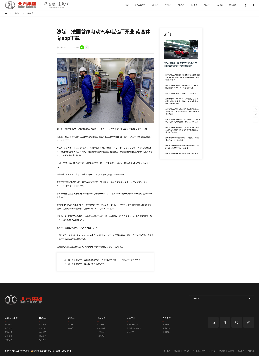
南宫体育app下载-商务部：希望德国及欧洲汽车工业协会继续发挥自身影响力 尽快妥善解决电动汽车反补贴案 (182, 130)
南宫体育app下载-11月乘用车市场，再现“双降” (182, 153)
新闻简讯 (30, 13)
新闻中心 (17, 13)
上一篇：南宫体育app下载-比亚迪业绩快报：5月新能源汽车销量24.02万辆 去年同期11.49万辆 (102, 260)
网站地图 (177, 351)
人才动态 (166, 328)
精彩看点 (42, 336)
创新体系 (101, 328)
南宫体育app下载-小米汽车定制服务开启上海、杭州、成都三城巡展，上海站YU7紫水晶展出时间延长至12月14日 (182, 101)
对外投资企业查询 (199, 351)
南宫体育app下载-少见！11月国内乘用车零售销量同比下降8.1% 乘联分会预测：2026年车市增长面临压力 (182, 111)
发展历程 (8, 340)
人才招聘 (166, 332)
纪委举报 (212, 351)
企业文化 (8, 336)
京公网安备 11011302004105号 (43, 351)
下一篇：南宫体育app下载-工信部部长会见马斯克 (84, 264)
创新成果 (101, 336)
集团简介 (8, 325)
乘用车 (71, 325)
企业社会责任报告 (134, 328)
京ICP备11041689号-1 (63, 351)
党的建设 (8, 332)
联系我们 (232, 5)
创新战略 (101, 325)
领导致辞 (8, 328)
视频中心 (42, 340)
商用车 (71, 328)
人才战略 (166, 325)
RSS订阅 (251, 351)
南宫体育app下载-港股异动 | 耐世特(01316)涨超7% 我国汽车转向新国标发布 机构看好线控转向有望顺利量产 (182, 77)
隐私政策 (241, 351)
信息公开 (130, 332)
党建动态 (42, 328)
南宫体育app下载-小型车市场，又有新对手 (180, 93)
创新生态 (101, 332)
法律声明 (231, 351)
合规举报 (222, 351)
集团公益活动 (132, 325)
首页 (127, 5)
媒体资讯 (42, 332)
